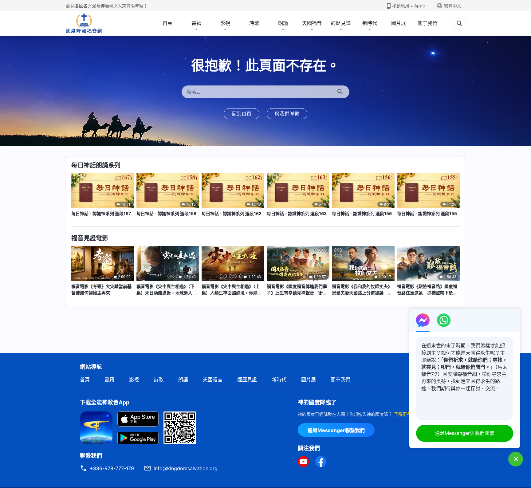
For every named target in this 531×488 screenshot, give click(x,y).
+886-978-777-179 (112, 468)
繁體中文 (452, 5)
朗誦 (283, 23)
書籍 (196, 23)
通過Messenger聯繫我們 (336, 430)
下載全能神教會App (104, 402)
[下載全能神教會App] (96, 427)
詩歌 (254, 23)
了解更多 (402, 414)
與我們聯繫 (287, 114)
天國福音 (312, 23)
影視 (225, 23)
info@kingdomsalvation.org (186, 468)
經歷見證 (341, 23)
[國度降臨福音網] (84, 23)
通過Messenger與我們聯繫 (464, 433)
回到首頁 (241, 114)
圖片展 (398, 23)
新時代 (369, 23)
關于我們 (427, 23)
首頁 (167, 23)
